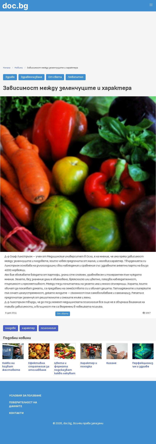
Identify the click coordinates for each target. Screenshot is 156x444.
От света (55, 77)
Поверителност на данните (23, 404)
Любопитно (75, 77)
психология (48, 328)
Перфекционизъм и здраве (142, 364)
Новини (19, 67)
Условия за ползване (25, 395)
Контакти (16, 413)
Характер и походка (88, 364)
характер (28, 328)
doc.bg (15, 5)
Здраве (10, 77)
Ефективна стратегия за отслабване (38, 366)
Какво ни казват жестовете (11, 366)
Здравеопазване (31, 77)
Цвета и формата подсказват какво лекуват (64, 368)
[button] (151, 5)
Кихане (111, 363)
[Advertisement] (78, 36)
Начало (6, 67)
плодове (10, 328)
